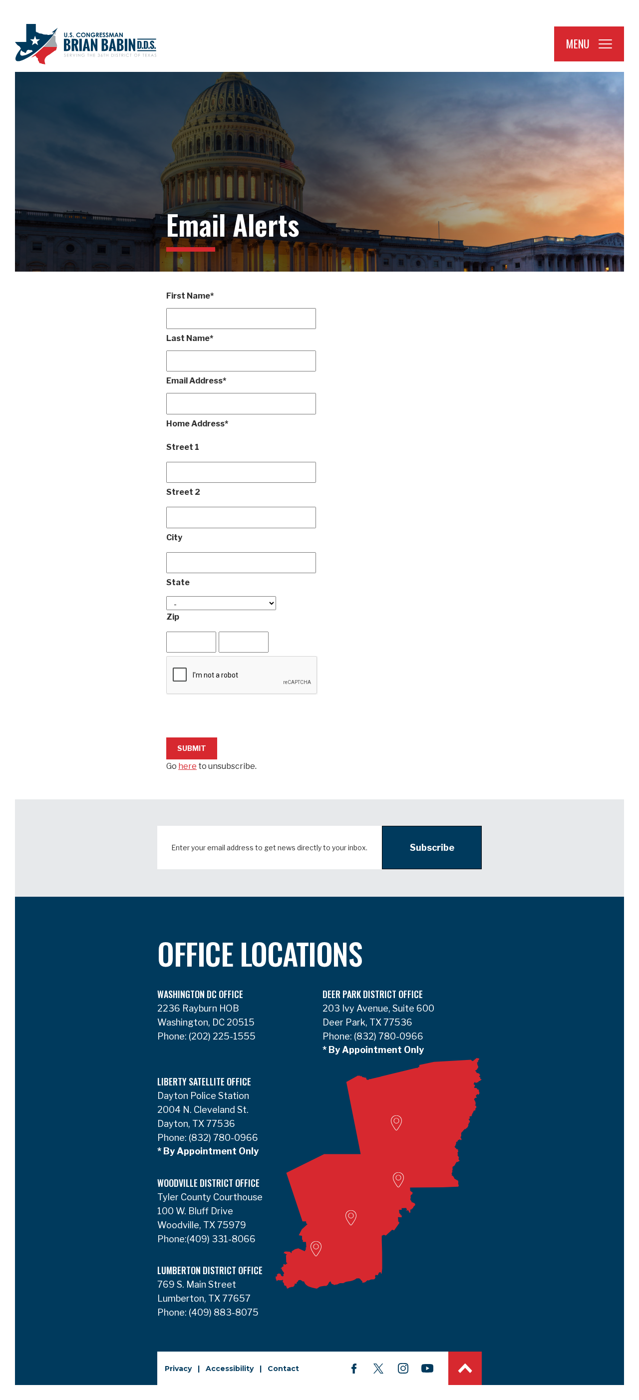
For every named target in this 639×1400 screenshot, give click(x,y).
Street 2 (183, 492)
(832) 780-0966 (387, 1036)
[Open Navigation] (605, 43)
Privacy (178, 1368)
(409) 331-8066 (221, 1239)
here (187, 766)
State (178, 582)
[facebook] (354, 1369)
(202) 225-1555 (221, 1036)
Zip (172, 617)
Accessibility (230, 1368)
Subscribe (432, 847)
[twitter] (378, 1369)
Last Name (189, 338)
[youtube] (427, 1369)
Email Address (196, 380)
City (174, 537)
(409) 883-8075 (223, 1312)
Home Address (197, 423)
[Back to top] (465, 1368)
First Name (190, 296)
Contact (283, 1368)
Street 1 (182, 447)
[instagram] (403, 1369)
